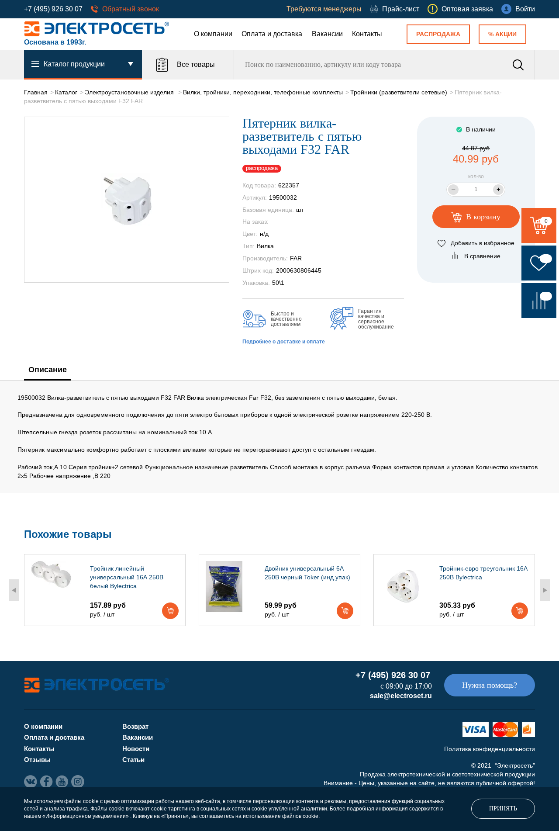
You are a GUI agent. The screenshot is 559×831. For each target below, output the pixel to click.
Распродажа (438, 34)
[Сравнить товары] (538, 300)
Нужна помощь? (489, 685)
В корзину (482, 216)
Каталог (66, 92)
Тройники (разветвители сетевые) (398, 92)
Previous (14, 590)
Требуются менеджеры (324, 9)
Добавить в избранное (482, 242)
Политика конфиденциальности (489, 748)
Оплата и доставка (272, 34)
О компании (213, 34)
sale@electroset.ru (401, 695)
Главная (36, 92)
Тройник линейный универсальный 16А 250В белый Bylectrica (126, 577)
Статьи (133, 759)
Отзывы (37, 759)
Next (545, 590)
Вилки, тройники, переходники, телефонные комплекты (263, 92)
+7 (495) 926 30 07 (53, 9)
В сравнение (482, 256)
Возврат (135, 726)
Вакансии (327, 34)
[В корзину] (170, 610)
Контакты (367, 34)
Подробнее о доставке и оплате (283, 342)
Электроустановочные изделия (130, 92)
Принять (503, 808)
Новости (135, 748)
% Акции (502, 34)
